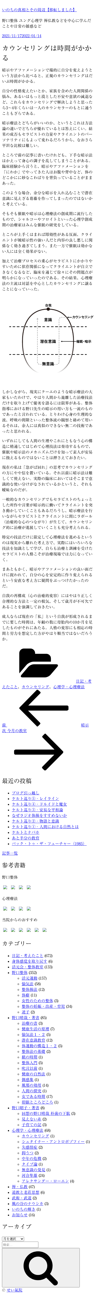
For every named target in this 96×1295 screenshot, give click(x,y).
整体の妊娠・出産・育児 (43, 1006)
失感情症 (29, 1147)
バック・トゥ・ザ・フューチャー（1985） (49, 844)
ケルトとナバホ (25, 832)
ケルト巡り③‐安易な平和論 (37, 810)
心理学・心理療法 (69, 687)
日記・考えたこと (27, 956)
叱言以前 (29, 1068)
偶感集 (27, 1080)
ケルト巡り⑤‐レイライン (35, 799)
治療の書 (29, 1023)
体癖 (26, 995)
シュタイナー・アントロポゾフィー (53, 1142)
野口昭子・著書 (25, 1108)
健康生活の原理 (35, 1029)
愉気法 (27, 984)
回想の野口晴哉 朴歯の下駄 (46, 1113)
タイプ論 (29, 1164)
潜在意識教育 (33, 1040)
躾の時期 (29, 1057)
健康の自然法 (33, 1074)
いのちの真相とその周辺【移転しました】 (39, 10)
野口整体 (20, 972)
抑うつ (27, 1153)
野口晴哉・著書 (25, 1018)
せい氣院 (14, 1290)
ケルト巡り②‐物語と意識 (35, 821)
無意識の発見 (33, 1170)
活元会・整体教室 (27, 967)
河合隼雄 (29, 1175)
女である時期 (33, 1096)
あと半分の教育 (25, 838)
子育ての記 (31, 1125)
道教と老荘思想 (25, 1192)
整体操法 (29, 989)
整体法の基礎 (33, 1051)
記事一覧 (10, 853)
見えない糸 (31, 1119)
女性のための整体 (37, 1001)
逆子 (26, 1012)
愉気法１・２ (33, 1034)
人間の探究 (31, 1091)
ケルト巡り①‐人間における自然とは (45, 827)
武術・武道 (22, 1198)
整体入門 (29, 1063)
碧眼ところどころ (37, 1102)
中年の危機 (31, 1158)
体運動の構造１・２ (39, 1046)
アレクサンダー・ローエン (45, 1181)
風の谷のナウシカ (27, 1204)
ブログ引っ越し (25, 793)
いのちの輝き (23, 1209)
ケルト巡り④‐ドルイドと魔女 (39, 804)
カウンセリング (35, 687)
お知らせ (20, 1215)
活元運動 (29, 978)
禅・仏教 (20, 1187)
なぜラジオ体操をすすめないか (39, 815)
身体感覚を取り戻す (29, 961)
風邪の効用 (31, 1085)
